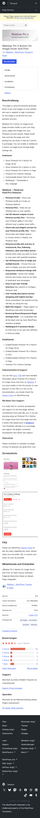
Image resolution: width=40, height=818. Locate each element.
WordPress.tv (8, 752)
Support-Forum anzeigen (12, 688)
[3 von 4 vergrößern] (16, 476)
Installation (9, 81)
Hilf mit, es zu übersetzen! (24, 18)
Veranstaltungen (27, 744)
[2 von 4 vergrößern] (35, 460)
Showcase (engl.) (28, 722)
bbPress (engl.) (9, 767)
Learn (4, 740)
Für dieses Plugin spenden (12, 708)
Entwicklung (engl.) (10, 748)
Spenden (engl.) (28, 748)
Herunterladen (9, 61)
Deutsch (10, 784)
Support (7, 93)
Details (7, 70)
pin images (23, 620)
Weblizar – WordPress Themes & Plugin (19, 586)
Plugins (24, 729)
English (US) (33, 615)
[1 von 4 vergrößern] (16, 460)
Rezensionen (10, 76)
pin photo (26, 625)
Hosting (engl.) (8, 729)
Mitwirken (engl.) (28, 740)
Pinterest (34, 625)
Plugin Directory (8, 10)
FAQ (20, 375)
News (4, 726)
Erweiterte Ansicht (9, 631)
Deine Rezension (9, 668)
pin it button (33, 620)
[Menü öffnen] (36, 3)
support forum (8, 395)
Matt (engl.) (8, 763)
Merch (25, 752)
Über (4, 722)
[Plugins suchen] (26, 25)
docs (15, 375)
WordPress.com (9, 759)
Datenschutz (7, 733)
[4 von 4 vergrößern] (35, 494)
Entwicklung (9, 87)
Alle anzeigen (32, 668)
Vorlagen (24, 733)
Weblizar (30, 382)
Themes (24, 726)
